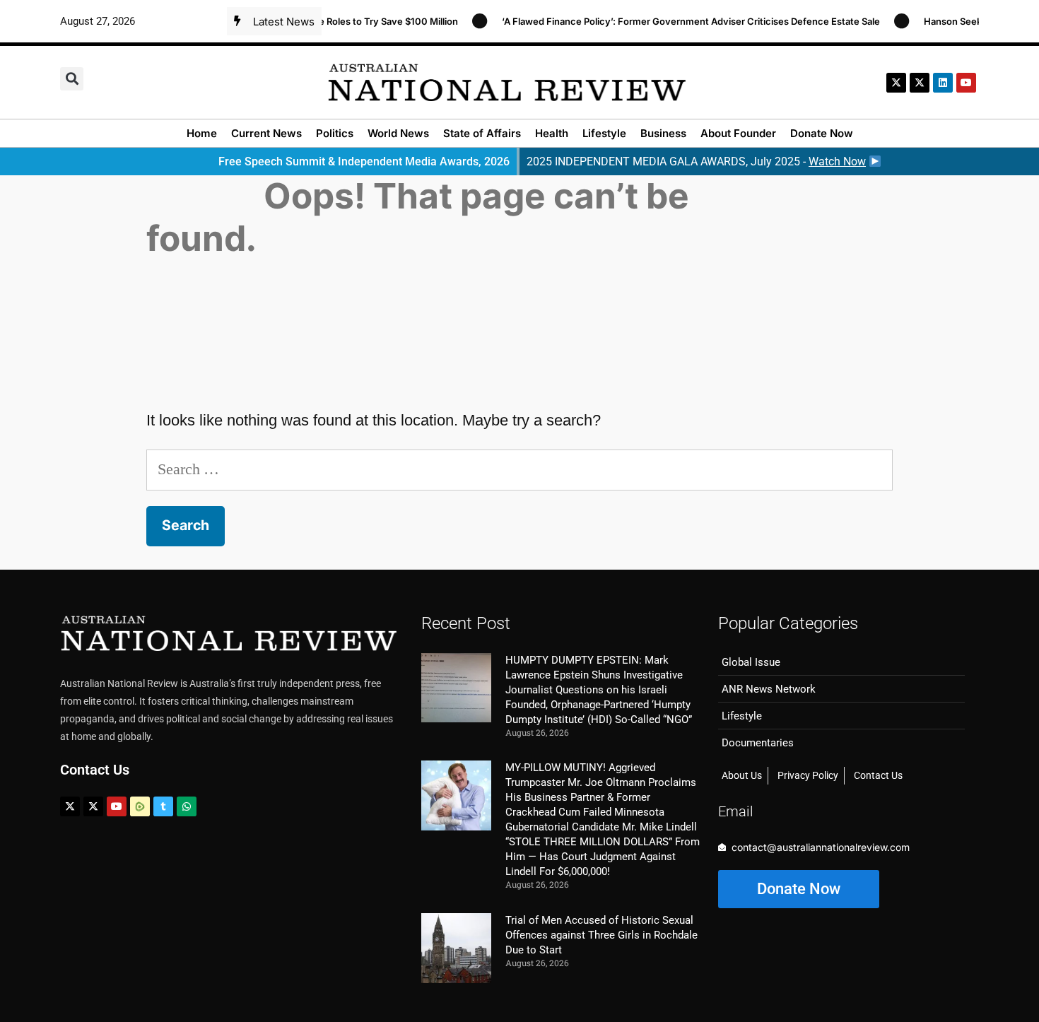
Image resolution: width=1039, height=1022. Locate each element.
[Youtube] (117, 806)
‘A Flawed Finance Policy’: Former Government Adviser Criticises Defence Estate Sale (680, 21)
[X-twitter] (896, 83)
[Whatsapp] (186, 806)
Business (663, 133)
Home (202, 133)
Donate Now (821, 133)
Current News (266, 133)
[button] (71, 78)
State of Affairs (482, 133)
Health (551, 133)
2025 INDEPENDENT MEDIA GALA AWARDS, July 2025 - (696, 161)
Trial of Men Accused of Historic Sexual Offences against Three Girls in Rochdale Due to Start (601, 935)
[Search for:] (519, 469)
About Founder (738, 133)
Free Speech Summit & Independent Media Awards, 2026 (364, 161)
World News (398, 133)
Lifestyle (604, 133)
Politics (334, 133)
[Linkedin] (943, 83)
